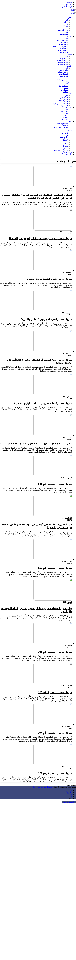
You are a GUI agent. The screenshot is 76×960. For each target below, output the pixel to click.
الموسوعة (64, 125)
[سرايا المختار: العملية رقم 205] (52, 684)
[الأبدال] (73, 10)
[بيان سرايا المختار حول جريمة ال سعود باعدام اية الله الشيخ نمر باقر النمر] (52, 600)
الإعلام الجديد (63, 74)
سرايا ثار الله (63, 48)
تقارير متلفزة (63, 76)
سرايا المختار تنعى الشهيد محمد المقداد (49, 278)
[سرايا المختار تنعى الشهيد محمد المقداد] (52, 270)
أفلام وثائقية (63, 70)
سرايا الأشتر (64, 42)
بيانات (69, 36)
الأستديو (69, 107)
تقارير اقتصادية (62, 60)
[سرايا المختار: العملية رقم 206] (52, 643)
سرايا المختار (63, 44)
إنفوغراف (64, 111)
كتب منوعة (64, 106)
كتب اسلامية (63, 98)
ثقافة (66, 88)
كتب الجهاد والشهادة (61, 102)
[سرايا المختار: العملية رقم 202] (52, 765)
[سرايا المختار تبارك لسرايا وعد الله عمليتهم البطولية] (52, 395)
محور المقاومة (62, 34)
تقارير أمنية (64, 58)
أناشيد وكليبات (63, 72)
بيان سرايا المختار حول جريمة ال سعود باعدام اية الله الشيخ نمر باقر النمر (36, 610)
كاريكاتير (65, 119)
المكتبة (69, 94)
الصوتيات (64, 113)
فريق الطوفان (63, 52)
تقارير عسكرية (63, 64)
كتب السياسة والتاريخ (60, 104)
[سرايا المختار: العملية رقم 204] (52, 724)
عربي (70, 796)
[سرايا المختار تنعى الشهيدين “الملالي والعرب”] (52, 311)
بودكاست (64, 115)
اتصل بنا (69, 793)
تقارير (70, 54)
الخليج (66, 27)
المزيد (70, 121)
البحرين (65, 25)
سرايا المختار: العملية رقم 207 (55, 567)
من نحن (69, 791)
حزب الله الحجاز (62, 40)
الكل (66, 21)
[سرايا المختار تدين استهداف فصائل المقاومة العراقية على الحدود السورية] (52, 351)
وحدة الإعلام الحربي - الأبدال (42, 787)
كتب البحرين (63, 100)
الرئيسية (69, 17)
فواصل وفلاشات (62, 80)
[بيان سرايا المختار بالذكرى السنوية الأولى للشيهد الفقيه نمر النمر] (52, 435)
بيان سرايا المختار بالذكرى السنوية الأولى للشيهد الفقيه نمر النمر (36, 443)
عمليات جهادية (63, 78)
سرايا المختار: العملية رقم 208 (55, 483)
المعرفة (69, 82)
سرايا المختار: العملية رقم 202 (55, 773)
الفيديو (69, 66)
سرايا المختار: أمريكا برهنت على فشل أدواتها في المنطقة (40, 238)
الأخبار (70, 19)
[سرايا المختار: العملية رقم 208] (52, 476)
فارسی (69, 795)
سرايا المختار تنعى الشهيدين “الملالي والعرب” (46, 319)
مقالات (65, 92)
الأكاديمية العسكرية (61, 127)
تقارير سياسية (63, 62)
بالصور (65, 29)
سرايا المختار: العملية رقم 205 (55, 692)
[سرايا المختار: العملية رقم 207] (52, 559)
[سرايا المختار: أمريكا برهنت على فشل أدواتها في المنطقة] (52, 230)
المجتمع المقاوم (62, 123)
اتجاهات (65, 23)
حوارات (65, 32)
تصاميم (65, 117)
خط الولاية (64, 90)
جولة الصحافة (63, 30)
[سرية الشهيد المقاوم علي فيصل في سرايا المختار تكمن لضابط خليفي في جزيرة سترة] (52, 516)
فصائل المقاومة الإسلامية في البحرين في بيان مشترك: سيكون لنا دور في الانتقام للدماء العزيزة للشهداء (37, 196)
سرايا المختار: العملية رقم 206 (55, 651)
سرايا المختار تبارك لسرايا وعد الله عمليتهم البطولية (43, 403)
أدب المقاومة (63, 86)
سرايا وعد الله (63, 50)
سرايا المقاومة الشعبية (59, 46)
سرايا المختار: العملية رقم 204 (55, 732)
